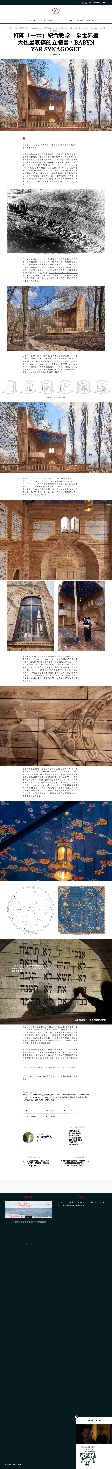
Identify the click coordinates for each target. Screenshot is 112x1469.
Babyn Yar (27, 1094)
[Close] (76, 1416)
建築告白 (65, 1097)
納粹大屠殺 (49, 1100)
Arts (28, 1239)
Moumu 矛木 (57, 55)
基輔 (59, 1097)
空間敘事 (36, 1100)
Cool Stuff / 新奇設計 (60, 28)
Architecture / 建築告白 (16, 28)
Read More (73, 1148)
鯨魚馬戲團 (91, 1451)
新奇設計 (73, 1097)
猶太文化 (28, 1100)
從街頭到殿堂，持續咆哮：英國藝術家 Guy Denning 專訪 (28, 1245)
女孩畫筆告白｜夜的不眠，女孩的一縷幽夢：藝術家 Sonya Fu (39, 1161)
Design (79, 28)
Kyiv (53, 1094)
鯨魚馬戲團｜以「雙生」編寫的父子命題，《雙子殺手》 (88, 1459)
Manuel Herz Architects (38, 364)
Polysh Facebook (36, 1076)
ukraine (53, 1097)
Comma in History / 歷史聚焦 (39, 28)
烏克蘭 (80, 1097)
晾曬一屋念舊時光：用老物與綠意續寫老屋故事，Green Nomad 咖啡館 (73, 1161)
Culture (72, 28)
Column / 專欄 (88, 1449)
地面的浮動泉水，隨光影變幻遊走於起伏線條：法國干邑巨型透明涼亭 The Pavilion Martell (75, 1137)
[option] (28, 1225)
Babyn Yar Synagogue (41, 1094)
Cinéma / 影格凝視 (87, 1447)
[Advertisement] (28, 1362)
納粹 (43, 1100)
